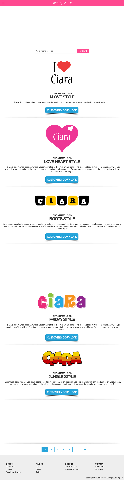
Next (83, 449)
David (38, 469)
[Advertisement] (62, 27)
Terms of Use (96, 478)
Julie (38, 472)
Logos (9, 464)
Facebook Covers (13, 472)
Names (39, 464)
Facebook (99, 467)
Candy (9, 469)
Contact (99, 464)
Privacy (88, 478)
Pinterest (99, 469)
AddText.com (71, 467)
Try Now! (83, 51)
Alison (38, 467)
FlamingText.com (72, 469)
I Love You (10, 467)
